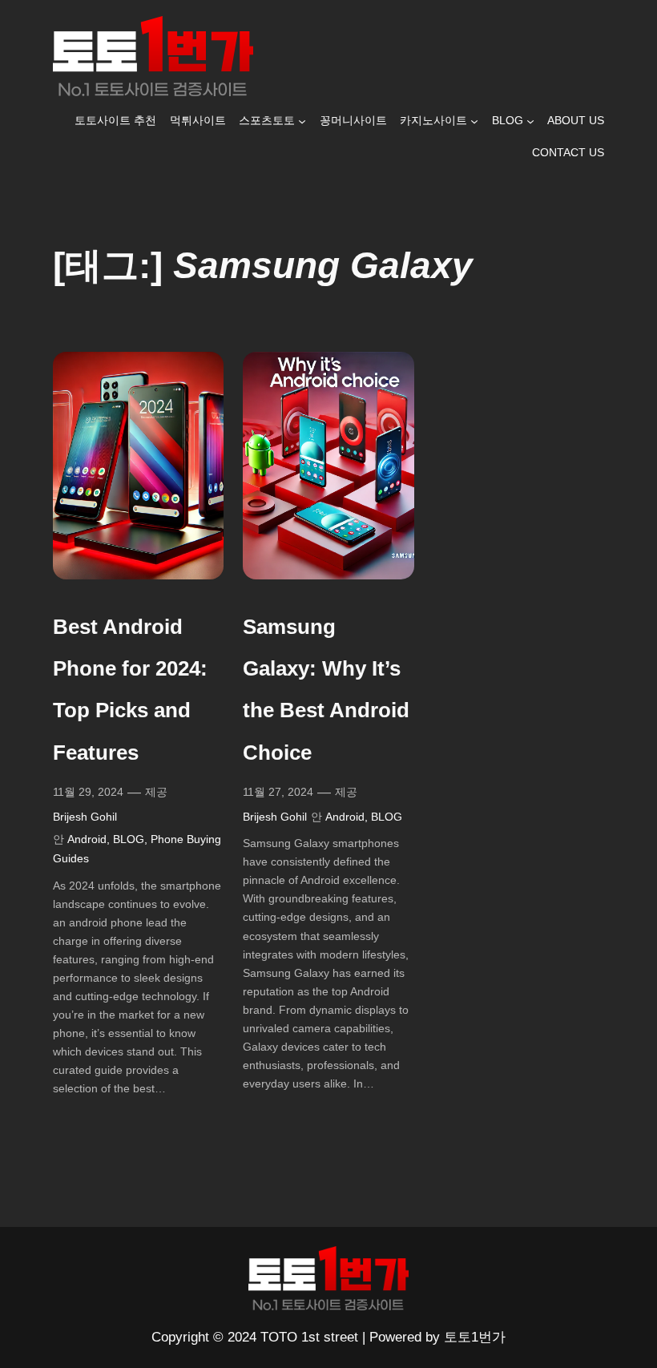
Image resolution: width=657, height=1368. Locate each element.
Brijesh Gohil (85, 816)
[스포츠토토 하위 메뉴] (302, 121)
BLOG (128, 839)
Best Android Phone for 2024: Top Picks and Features (130, 689)
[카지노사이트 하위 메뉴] (474, 121)
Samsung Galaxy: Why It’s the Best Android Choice (326, 689)
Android (87, 839)
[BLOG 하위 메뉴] (530, 121)
